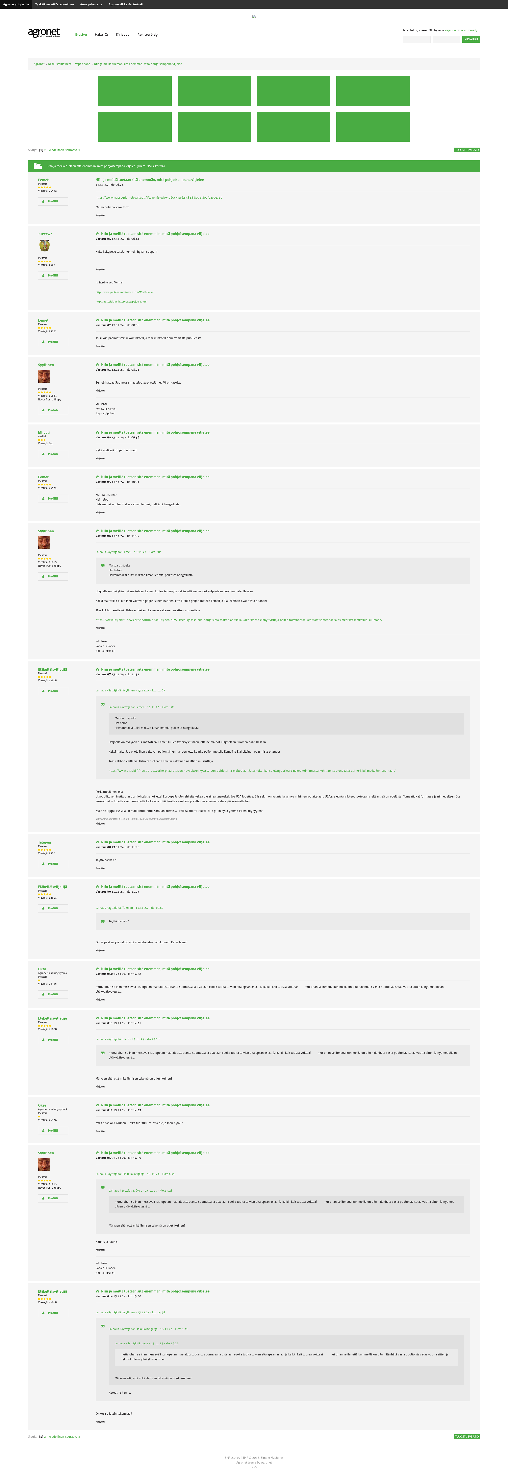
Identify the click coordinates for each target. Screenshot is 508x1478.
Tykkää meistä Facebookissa (54, 4)
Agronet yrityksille (16, 4)
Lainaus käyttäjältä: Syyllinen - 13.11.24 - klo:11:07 (130, 690)
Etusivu (81, 34)
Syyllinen (46, 365)
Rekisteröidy (148, 34)
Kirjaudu (123, 34)
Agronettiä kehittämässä (126, 4)
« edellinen (56, 150)
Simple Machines (272, 1458)
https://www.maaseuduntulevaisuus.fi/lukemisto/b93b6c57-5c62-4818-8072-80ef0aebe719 (159, 197)
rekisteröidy (469, 30)
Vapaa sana (82, 64)
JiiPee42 (45, 234)
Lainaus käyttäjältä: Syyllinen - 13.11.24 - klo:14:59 (130, 1312)
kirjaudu (450, 30)
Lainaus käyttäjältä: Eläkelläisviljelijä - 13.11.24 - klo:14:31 (135, 1174)
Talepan (44, 842)
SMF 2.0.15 (232, 1458)
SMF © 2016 (250, 1458)
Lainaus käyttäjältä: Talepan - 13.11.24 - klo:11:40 (129, 908)
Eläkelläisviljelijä (52, 669)
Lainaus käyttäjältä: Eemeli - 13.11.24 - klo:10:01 (129, 552)
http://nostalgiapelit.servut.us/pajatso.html (121, 301)
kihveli (44, 432)
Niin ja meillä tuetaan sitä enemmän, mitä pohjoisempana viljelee (138, 64)
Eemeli (44, 180)
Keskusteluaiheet (59, 64)
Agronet (39, 64)
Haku (99, 34)
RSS (254, 1467)
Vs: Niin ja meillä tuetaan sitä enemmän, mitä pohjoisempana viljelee (153, 234)
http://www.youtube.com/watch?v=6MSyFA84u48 (125, 292)
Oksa (42, 969)
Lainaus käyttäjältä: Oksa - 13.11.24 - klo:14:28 (128, 1039)
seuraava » (72, 150)
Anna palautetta (91, 4)
